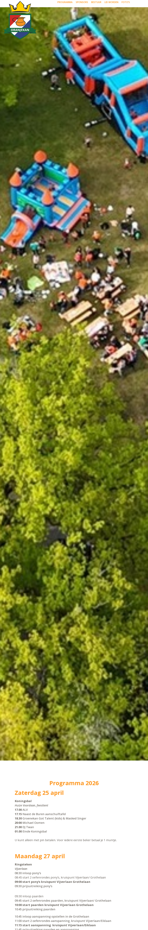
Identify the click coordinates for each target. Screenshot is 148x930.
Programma (65, 2)
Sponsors (82, 2)
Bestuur (96, 2)
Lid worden (111, 2)
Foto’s (126, 2)
